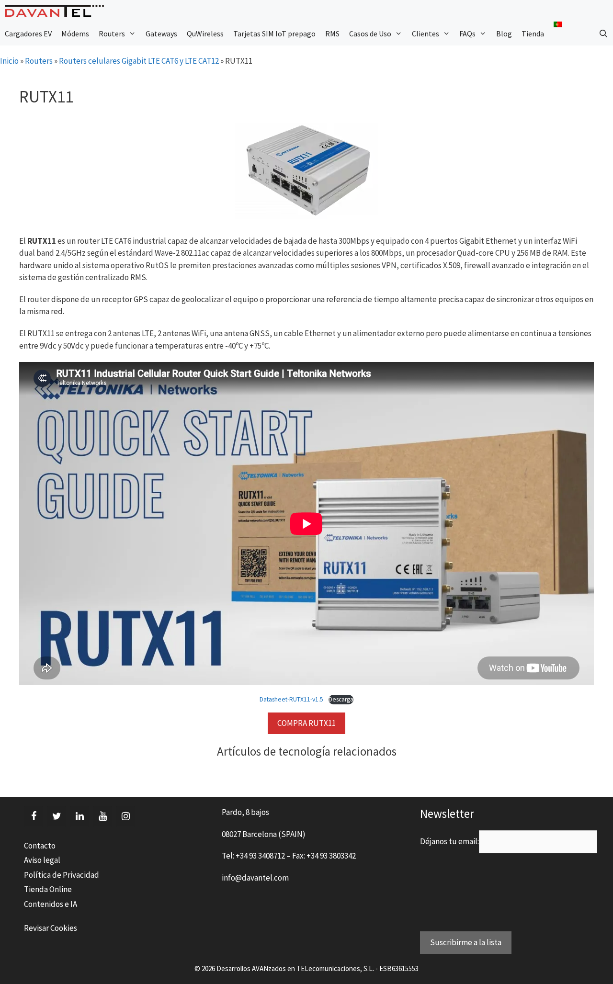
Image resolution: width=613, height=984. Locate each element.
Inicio (9, 61)
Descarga (341, 699)
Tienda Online (48, 889)
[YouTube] (102, 816)
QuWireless (205, 33)
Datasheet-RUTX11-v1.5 (291, 699)
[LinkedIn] (79, 816)
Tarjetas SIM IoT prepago (274, 33)
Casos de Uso (370, 33)
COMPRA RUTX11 (306, 723)
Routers (112, 33)
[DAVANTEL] (57, 11)
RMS (332, 33)
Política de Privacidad (61, 875)
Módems (75, 33)
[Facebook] (33, 816)
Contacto (40, 845)
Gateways (161, 33)
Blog (504, 33)
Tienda (533, 33)
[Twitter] (56, 816)
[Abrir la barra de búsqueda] (603, 33)
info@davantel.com (255, 877)
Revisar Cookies (50, 928)
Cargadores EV (28, 33)
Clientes (425, 33)
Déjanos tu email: (449, 841)
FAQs (467, 33)
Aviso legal (42, 860)
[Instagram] (125, 816)
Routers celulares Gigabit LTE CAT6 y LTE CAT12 (139, 61)
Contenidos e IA (50, 904)
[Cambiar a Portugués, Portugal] (558, 24)
